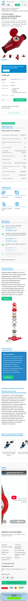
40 (22, 79)
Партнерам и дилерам (6, 546)
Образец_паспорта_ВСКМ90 (13, 225)
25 (19, 79)
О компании (18, 544)
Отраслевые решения (20, 552)
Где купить (17, 557)
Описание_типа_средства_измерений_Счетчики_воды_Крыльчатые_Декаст (15, 235)
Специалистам (5, 550)
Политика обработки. (18, 595)
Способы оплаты (5, 559)
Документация (5, 552)
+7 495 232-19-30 (7, 563)
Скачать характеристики (8, 123)
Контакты (3, 554)
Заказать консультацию (14, 112)
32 (21, 79)
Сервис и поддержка (6, 557)
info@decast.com (7, 566)
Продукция (4, 544)
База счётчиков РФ (19, 550)
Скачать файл (9, 227)
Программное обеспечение (18, 547)
